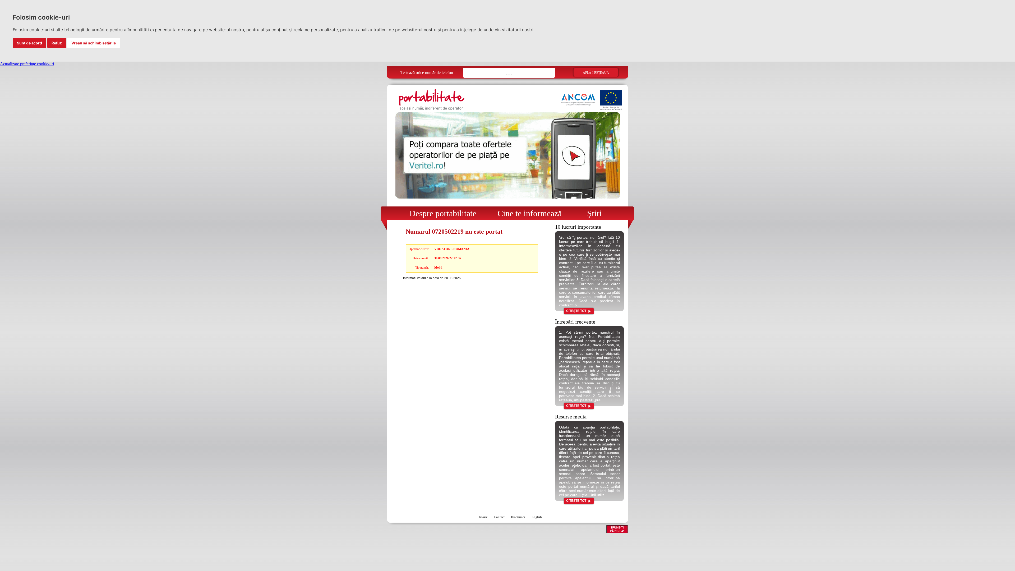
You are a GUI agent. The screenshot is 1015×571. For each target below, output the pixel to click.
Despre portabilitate (439, 213)
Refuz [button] (57, 43)
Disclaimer (518, 517)
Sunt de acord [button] (29, 43)
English (537, 517)
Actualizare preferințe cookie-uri (27, 64)
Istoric (483, 517)
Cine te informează (527, 213)
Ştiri (590, 213)
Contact (499, 517)
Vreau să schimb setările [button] (93, 43)
